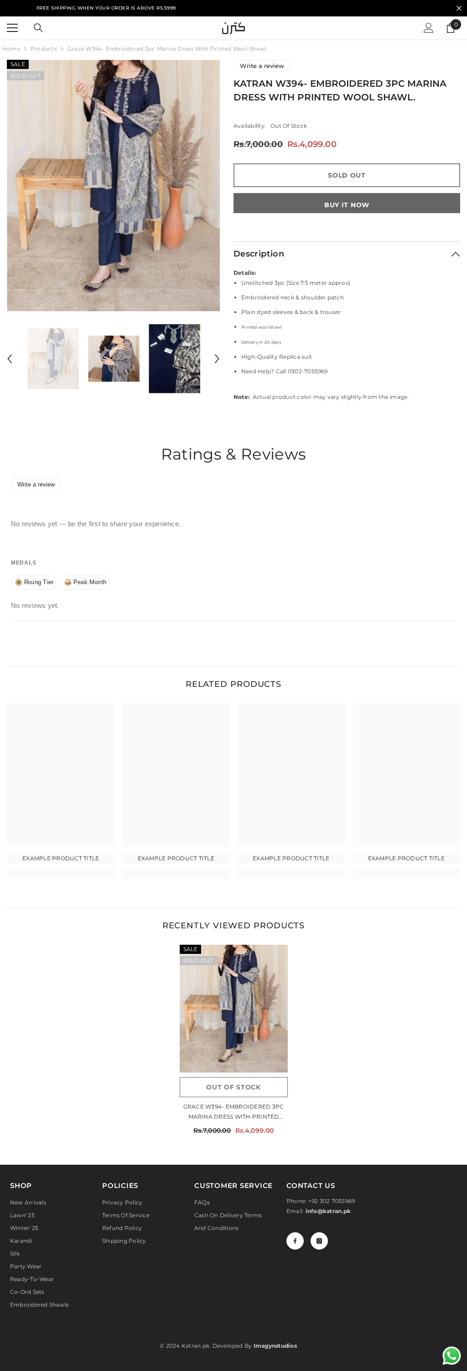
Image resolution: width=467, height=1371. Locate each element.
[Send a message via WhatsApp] (451, 1355)
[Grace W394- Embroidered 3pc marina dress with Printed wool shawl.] (234, 1009)
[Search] (38, 27)
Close (459, 8)
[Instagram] (319, 1241)
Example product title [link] (60, 858)
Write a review (262, 65)
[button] (9, 359)
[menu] (12, 27)
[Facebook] (295, 1241)
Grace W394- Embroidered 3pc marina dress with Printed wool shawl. (233, 1112)
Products (44, 48)
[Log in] (429, 28)
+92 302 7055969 (331, 1201)
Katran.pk (195, 1345)
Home (11, 48)
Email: (318, 1211)
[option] (113, 185)
